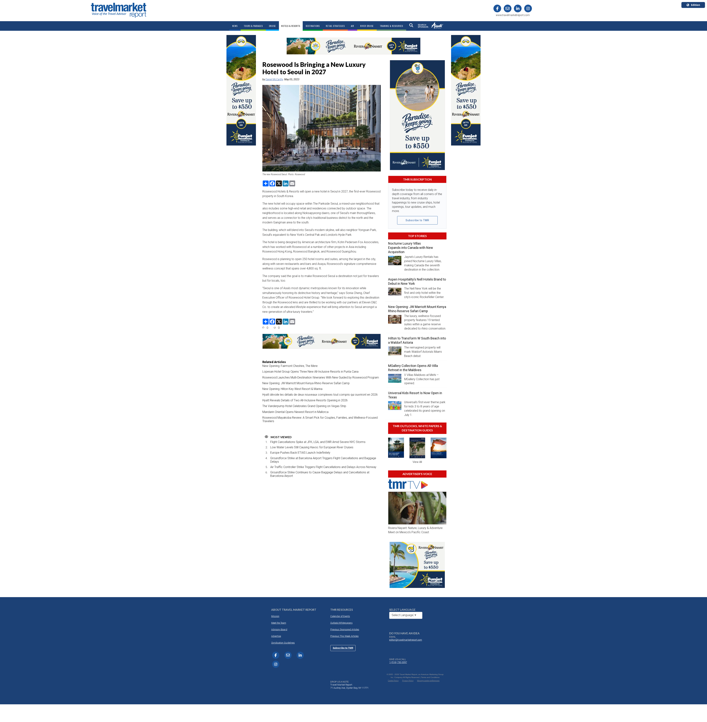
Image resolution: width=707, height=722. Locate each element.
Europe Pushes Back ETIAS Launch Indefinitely (300, 452)
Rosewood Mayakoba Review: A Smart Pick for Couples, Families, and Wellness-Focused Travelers (320, 419)
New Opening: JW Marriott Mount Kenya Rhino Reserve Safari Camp (306, 383)
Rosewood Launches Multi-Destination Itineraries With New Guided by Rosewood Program (320, 377)
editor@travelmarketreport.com (405, 639)
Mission (275, 616)
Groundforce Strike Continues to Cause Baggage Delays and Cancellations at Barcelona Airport (319, 474)
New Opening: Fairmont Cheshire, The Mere (290, 366)
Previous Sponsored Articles (344, 629)
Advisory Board (279, 629)
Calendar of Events (340, 616)
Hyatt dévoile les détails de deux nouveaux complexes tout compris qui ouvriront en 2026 (320, 394)
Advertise (276, 636)
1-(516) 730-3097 (398, 662)
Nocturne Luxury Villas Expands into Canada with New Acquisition (410, 247)
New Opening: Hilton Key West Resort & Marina (292, 389)
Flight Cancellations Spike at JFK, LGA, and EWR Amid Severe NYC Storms (317, 442)
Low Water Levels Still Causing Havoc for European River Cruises (311, 447)
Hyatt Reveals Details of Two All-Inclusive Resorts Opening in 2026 (305, 400)
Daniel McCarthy (274, 79)
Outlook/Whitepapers (341, 622)
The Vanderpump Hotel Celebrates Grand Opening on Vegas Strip (304, 406)
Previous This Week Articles (344, 636)
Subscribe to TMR (417, 220)
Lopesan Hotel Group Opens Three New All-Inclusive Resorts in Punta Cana (310, 371)
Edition (695, 5)
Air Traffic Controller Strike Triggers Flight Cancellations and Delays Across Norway (323, 467)
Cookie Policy (393, 681)
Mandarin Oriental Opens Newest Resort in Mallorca (295, 412)
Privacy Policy (408, 681)
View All (417, 462)
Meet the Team (278, 622)
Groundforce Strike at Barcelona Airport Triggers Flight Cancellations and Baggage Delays (323, 459)
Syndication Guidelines (283, 642)
